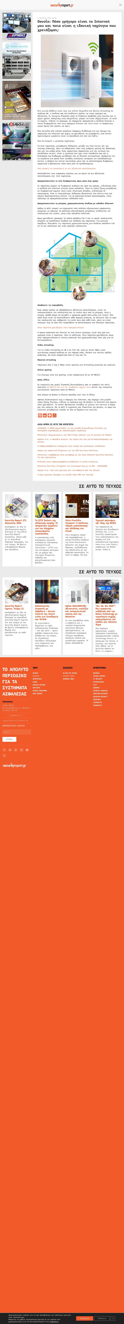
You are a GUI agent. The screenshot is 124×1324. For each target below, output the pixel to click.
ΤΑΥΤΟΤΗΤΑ (36, 688)
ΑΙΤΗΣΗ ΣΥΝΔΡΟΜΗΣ (40, 691)
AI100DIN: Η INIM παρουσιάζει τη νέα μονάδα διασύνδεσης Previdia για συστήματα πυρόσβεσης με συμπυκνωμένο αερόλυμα (72, 429)
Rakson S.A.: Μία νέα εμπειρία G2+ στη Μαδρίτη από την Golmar (69, 470)
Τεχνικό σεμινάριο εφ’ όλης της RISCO (106, 522)
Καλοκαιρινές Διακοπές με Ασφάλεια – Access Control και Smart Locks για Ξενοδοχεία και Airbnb (46, 612)
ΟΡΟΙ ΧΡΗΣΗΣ (37, 693)
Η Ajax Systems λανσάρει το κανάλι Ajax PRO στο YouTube (65, 474)
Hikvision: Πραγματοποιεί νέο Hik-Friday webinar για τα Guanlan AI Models (75, 435)
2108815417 (15, 715)
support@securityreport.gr (15, 720)
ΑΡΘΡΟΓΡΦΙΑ (37, 679)
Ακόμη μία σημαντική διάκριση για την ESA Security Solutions (68, 450)
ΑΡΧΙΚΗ (35, 673)
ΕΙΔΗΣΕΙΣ (36, 676)
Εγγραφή (9, 739)
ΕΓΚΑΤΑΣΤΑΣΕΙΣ (98, 682)
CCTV (95, 685)
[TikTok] (16, 750)
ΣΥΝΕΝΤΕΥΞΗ (97, 702)
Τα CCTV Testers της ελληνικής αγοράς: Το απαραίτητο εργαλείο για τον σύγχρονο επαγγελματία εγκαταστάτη (46, 527)
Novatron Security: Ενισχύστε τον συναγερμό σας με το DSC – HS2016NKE (72, 466)
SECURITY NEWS (68, 676)
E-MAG (35, 682)
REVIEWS (96, 673)
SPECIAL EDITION (39, 685)
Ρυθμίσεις (102, 1318)
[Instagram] (21, 750)
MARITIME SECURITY (100, 693)
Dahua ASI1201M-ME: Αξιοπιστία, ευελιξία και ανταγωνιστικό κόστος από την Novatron (76, 611)
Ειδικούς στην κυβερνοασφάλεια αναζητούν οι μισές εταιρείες (68, 461)
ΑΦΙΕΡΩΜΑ (97, 699)
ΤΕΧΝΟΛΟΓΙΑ (97, 705)
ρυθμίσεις (54, 1322)
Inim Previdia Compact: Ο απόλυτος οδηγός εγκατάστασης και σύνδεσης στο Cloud (76, 526)
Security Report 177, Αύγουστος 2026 (16, 522)
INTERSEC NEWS (68, 679)
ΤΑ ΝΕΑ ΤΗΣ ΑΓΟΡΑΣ (70, 673)
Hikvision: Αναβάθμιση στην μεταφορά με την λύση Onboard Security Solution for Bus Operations (75, 456)
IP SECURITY (97, 679)
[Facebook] (4, 750)
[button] (120, 5)
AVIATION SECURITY (100, 696)
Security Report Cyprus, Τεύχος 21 (14, 607)
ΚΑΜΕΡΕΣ (96, 688)
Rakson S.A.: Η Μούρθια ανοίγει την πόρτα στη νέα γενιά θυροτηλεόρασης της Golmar (75, 440)
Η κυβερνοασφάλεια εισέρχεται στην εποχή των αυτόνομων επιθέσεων (71, 446)
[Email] (4, 756)
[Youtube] (27, 750)
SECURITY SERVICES (100, 691)
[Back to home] (62, 5)
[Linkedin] (10, 750)
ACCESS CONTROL (99, 676)
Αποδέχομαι (84, 1318)
